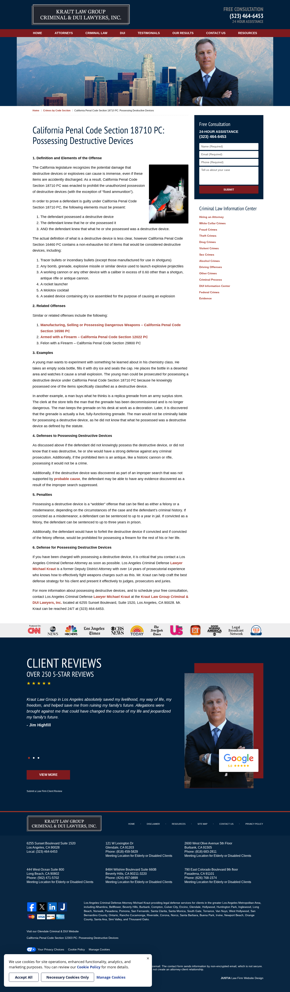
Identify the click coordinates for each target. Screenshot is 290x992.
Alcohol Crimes (209, 260)
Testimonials (149, 33)
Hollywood (208, 906)
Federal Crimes (209, 292)
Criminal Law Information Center (228, 208)
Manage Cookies (99, 949)
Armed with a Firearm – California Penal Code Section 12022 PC (94, 337)
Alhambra (101, 906)
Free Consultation (214, 124)
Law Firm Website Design (242, 978)
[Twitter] (42, 907)
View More (48, 774)
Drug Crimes (207, 242)
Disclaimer (153, 824)
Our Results (183, 33)
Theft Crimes (207, 235)
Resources (247, 33)
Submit (229, 189)
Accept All (24, 977)
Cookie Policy (76, 949)
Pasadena (111, 911)
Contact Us (215, 33)
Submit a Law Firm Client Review (44, 791)
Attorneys (64, 33)
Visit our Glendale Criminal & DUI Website (53, 931)
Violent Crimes (209, 248)
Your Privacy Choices (51, 949)
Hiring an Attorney (211, 217)
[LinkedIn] (52, 907)
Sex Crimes (206, 254)
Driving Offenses (210, 267)
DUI (122, 33)
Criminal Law (96, 33)
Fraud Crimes (208, 229)
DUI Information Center (214, 286)
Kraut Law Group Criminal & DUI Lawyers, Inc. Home (81, 14)
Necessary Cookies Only (67, 977)
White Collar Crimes (212, 223)
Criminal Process (210, 279)
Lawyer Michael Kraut (112, 597)
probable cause (67, 479)
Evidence (205, 298)
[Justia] (62, 907)
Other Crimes (208, 273)
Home (37, 33)
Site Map (202, 824)
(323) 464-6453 (246, 16)
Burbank (144, 906)
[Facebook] (32, 907)
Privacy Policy (254, 824)
